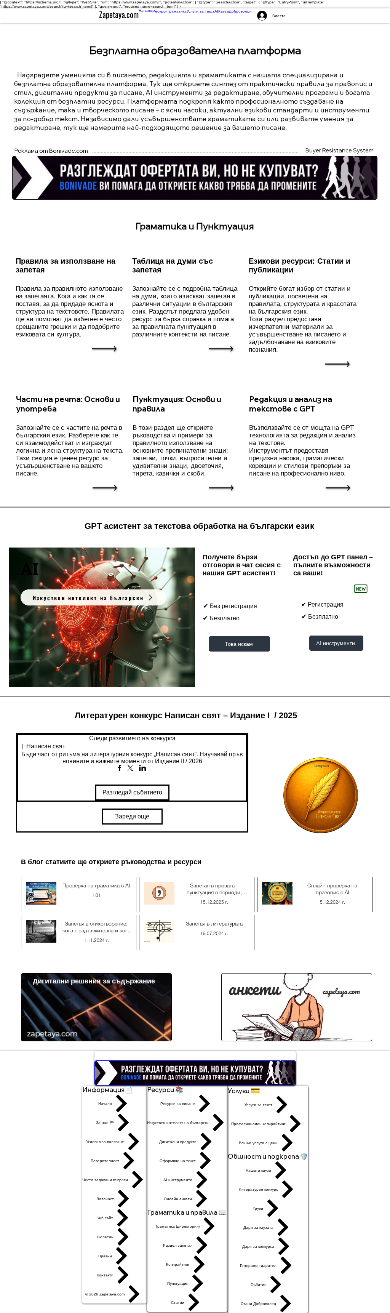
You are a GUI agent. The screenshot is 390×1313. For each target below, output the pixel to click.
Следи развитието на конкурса (132, 738)
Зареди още (132, 816)
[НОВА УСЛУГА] (360, 588)
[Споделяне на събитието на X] (130, 768)
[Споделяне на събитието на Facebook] (119, 768)
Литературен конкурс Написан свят (148, 715)
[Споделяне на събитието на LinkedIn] (142, 768)
